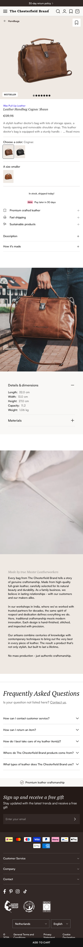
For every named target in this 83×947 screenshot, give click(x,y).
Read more (73, 131)
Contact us (58, 702)
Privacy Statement (49, 936)
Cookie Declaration (69, 936)
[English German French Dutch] (61, 923)
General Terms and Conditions (23, 936)
